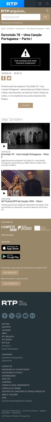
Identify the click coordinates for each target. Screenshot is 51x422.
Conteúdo (10, 29)
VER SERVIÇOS (10, 273)
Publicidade (16, 413)
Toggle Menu (39, 3)
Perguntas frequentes (12, 358)
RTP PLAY (6, 343)
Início (3, 29)
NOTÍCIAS (6, 324)
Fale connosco (11, 283)
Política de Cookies (29, 411)
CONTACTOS (7, 366)
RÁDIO (4, 333)
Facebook (5, 316)
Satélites (6, 379)
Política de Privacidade (11, 411)
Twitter (12, 316)
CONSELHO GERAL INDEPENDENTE (16, 385)
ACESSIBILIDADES (9, 376)
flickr (33, 316)
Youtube (26, 316)
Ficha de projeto (7, 235)
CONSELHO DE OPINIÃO (11, 388)
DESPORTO (6, 327)
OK (45, 17)
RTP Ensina (7, 340)
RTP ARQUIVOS (8, 337)
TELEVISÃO (6, 330)
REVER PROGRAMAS (10, 349)
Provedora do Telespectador (15, 370)
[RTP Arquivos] (13, 11)
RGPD (4, 398)
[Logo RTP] (14, 303)
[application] (25, 57)
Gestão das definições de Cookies (17, 401)
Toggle (47, 3)
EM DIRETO (6, 346)
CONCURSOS (7, 355)
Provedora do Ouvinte (12, 373)
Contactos (7, 361)
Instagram (19, 316)
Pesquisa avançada (12, 23)
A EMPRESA (6, 382)
